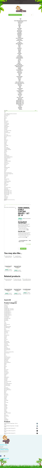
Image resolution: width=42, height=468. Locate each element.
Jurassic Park (6, 382)
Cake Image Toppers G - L (7, 311)
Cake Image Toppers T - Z (7, 313)
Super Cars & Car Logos (20, 97)
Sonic (5, 403)
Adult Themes (20, 85)
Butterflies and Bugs (19, 76)
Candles (5, 195)
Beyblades (19, 25)
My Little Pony (20, 48)
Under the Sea (20, 84)
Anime (19, 75)
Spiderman (19, 63)
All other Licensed (19, 72)
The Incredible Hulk (19, 64)
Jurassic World (19, 39)
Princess (5, 329)
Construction (19, 77)
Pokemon (19, 52)
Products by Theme (6, 114)
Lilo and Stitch (19, 42)
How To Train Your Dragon (7, 381)
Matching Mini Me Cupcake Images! (22, 222)
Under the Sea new (6, 352)
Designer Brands (20, 91)
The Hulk (5, 410)
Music (5, 353)
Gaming (19, 79)
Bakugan (5, 363)
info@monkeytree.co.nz (5, 451)
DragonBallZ (19, 32)
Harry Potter (5, 128)
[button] (15, 208)
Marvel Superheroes (7, 388)
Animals (19, 74)
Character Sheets (6, 317)
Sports (20, 96)
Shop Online (1, 446)
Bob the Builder (19, 28)
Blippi (19, 26)
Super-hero (19, 60)
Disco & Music (6, 319)
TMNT (5, 413)
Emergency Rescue (6, 345)
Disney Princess (6, 371)
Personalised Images (7, 327)
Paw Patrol (19, 49)
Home (5, 111)
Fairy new (5, 346)
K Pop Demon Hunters (7, 384)
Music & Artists (6, 184)
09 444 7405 (17, 0)
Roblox (20, 54)
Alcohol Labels (6, 332)
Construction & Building (20, 90)
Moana (5, 392)
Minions (19, 45)
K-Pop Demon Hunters (19, 40)
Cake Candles (6, 306)
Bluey (19, 27)
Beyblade (5, 366)
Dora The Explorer (6, 372)
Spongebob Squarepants (19, 57)
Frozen (5, 322)
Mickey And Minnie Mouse (7, 389)
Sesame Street (19, 55)
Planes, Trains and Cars (7, 349)
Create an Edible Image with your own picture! (10, 113)
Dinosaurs (19, 78)
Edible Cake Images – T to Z (20, 103)
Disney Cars (19, 29)
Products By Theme (11, 204)
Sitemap (6, 467)
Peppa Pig (19, 50)
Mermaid (5, 325)
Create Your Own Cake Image (15, 14)
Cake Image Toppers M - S (7, 312)
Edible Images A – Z (6, 189)
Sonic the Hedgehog (19, 56)
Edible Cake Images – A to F (20, 100)
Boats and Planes (6, 341)
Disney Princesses (19, 30)
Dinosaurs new (6, 344)
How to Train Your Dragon (19, 38)
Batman (19, 61)
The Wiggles (19, 68)
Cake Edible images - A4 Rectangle (9, 309)
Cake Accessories (6, 194)
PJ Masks (19, 51)
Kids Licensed (20, 22)
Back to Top (4, 467)
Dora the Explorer (19, 31)
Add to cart (23, 248)
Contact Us (1, 447)
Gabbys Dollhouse (19, 33)
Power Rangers (19, 53)
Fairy (4, 321)
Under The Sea (6, 420)
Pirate (19, 80)
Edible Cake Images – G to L (20, 101)
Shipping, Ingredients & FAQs (4, 448)
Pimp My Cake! (21, 231)
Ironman (19, 62)
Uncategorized (6, 419)
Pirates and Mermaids (7, 348)
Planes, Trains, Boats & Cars (8, 172)
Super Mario (19, 67)
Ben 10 (5, 116)
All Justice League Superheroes (19, 65)
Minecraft (19, 44)
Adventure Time (6, 361)
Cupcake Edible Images (7, 318)
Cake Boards (20, 108)
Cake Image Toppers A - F (7, 310)
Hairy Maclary (6, 127)
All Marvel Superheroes (19, 66)
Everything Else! (6, 320)
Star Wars (5, 150)
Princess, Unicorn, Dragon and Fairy (9, 351)
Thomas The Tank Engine (7, 412)
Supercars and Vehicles (7, 357)
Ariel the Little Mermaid (7, 362)
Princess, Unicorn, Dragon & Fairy (19, 83)
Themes (7, 204)
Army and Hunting (20, 88)
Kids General (20, 73)
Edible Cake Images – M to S (20, 102)
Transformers (6, 162)
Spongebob (5, 405)
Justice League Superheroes (8, 383)
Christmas (20, 89)
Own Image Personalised (7, 326)
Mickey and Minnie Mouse (19, 43)
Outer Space (20, 95)
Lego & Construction (7, 324)
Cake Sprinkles (20, 107)
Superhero (5, 418)
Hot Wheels (19, 37)
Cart (4, 112)
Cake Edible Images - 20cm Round (8, 308)
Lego (19, 41)
